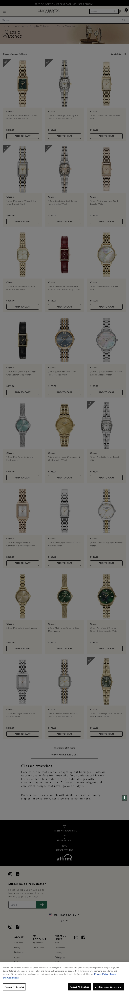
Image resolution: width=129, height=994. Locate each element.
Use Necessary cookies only (108, 987)
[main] (64, 978)
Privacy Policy (101, 974)
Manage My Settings (14, 987)
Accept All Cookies (79, 987)
